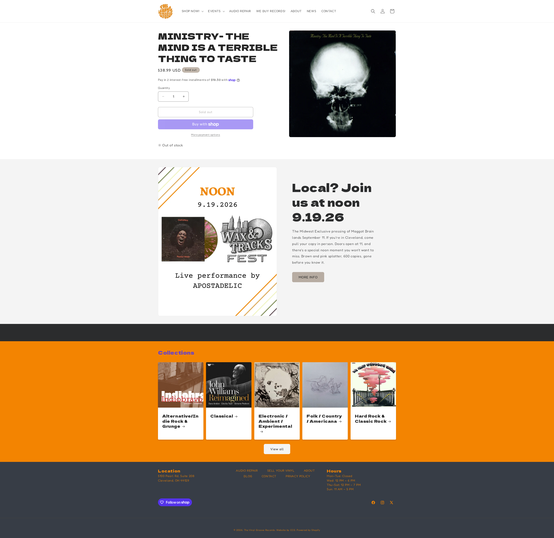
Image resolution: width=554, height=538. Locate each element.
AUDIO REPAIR (247, 470)
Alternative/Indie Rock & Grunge (180, 421)
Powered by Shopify (308, 530)
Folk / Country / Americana (324, 419)
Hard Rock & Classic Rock (371, 419)
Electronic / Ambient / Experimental (275, 421)
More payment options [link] (205, 134)
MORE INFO (308, 277)
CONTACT (269, 476)
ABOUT (309, 470)
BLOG (248, 476)
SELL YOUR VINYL (281, 470)
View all (277, 449)
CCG (292, 530)
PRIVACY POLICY (298, 476)
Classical (221, 416)
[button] (192, 11)
